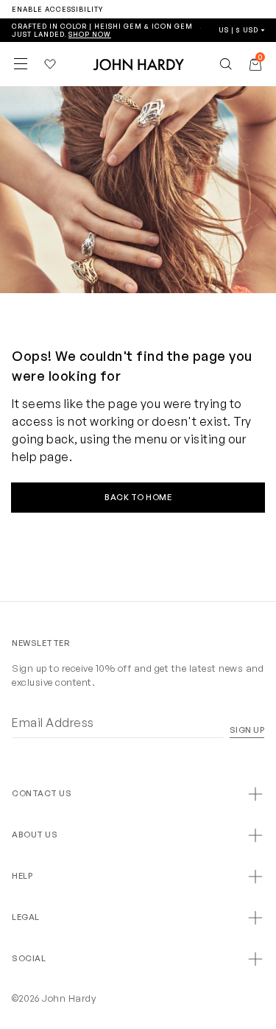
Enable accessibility (57, 9)
